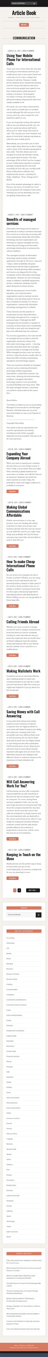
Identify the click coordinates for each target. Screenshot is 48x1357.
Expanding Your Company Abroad (18, 455)
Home (9, 1093)
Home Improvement (13, 1108)
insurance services (13, 1118)
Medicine (10, 1144)
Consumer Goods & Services (17, 1005)
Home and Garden (13, 1098)
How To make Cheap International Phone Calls (21, 565)
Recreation (10, 1180)
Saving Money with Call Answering (23, 713)
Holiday (9, 1087)
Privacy (22, 1345)
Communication (12, 989)
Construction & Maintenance (16, 1000)
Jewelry (9, 1129)
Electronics (10, 1046)
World (9, 1237)
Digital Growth (11, 1036)
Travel (9, 1226)
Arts (8, 948)
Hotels (9, 1113)
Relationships (11, 1185)
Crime (9, 1010)
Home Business (12, 1103)
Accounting (10, 938)
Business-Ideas (12, 979)
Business (10, 969)
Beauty (9, 953)
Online (9, 1159)
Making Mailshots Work (23, 670)
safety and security (13, 1195)
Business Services (13, 974)
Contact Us (30, 1345)
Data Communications (14, 1015)
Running (10, 1190)
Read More (12, 491)
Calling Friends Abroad (23, 621)
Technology (11, 1221)
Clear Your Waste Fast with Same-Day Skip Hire (23, 1329)
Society (9, 1206)
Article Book (24, 13)
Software (10, 1211)
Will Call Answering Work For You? (21, 783)
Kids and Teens (12, 1134)
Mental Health (11, 1149)
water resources (12, 1232)
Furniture (10, 1067)
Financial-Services (13, 1056)
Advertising (10, 943)
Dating (9, 1020)
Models (9, 1154)
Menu (24, 24)
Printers (9, 1175)
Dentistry (10, 1025)
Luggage (10, 1139)
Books (9, 959)
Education (10, 1041)
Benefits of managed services (21, 221)
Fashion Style (11, 1051)
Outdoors (10, 1165)
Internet (9, 1123)
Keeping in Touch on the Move (24, 856)
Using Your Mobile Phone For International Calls (23, 59)
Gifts (8, 1072)
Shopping (10, 1201)
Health (9, 1082)
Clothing (9, 984)
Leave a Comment (28, 51)
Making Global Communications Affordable (18, 511)
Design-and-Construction (15, 1031)
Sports (9, 1216)
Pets (8, 1170)
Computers (10, 995)
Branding (10, 964)
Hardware (10, 1077)
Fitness (9, 1061)
